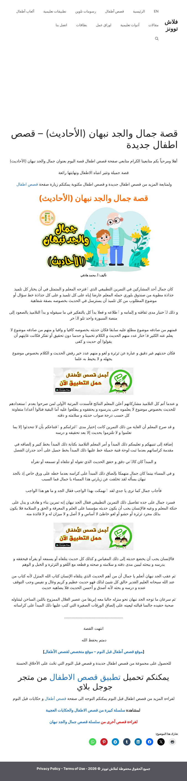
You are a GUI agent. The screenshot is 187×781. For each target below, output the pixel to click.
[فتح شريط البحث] (157, 39)
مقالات (153, 25)
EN (156, 11)
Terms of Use (74, 768)
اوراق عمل (103, 25)
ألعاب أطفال (25, 11)
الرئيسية (139, 11)
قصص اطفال (27, 184)
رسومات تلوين (85, 11)
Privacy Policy (48, 768)
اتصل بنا (61, 25)
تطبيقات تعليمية (54, 11)
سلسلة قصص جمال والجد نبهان (74, 722)
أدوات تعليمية (129, 25)
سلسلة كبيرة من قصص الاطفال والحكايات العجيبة (85, 710)
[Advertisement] (93, 93)
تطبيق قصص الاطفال (85, 677)
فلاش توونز (171, 25)
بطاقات (81, 25)
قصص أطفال (114, 11)
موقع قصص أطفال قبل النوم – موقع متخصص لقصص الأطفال (93, 651)
